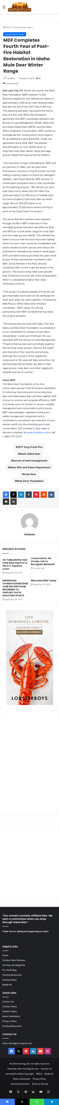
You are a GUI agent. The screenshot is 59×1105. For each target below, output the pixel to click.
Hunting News (9, 980)
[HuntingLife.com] (19, 7)
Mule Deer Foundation (30, 480)
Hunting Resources (12, 975)
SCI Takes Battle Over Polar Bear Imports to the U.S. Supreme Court (15, 564)
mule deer (30, 474)
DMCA (39, 1073)
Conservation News (23, 27)
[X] (13, 494)
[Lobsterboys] (29, 704)
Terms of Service (40, 1084)
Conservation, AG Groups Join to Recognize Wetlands (43, 561)
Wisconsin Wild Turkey (43, 580)
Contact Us (8, 1001)
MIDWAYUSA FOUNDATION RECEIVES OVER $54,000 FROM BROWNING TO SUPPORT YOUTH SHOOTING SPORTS (15, 588)
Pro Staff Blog (9, 970)
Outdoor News (9, 1006)
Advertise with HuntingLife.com (23, 1068)
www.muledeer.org (37, 432)
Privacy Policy (9, 1021)
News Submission (11, 1016)
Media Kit (7, 984)
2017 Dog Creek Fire (30, 447)
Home (8, 27)
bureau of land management (30, 460)
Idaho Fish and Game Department (30, 467)
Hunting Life (24, 1063)
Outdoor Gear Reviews (13, 960)
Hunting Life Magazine (13, 965)
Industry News (9, 1011)
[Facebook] (6, 494)
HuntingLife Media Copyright (20, 1073)
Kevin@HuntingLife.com (20, 1043)
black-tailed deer (30, 453)
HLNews (11, 78)
